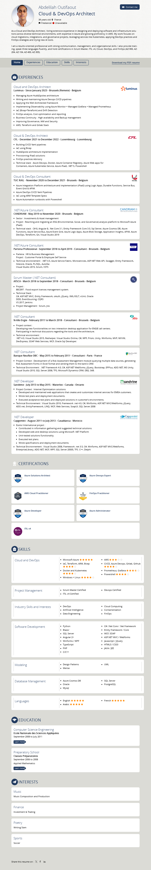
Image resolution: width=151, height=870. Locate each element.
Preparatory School (26, 752)
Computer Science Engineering (34, 729)
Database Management (30, 681)
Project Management (28, 590)
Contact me (131, 7)
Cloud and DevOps (27, 560)
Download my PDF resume (126, 62)
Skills (24, 549)
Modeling (21, 665)
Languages (22, 701)
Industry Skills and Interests (33, 607)
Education (29, 720)
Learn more (19, 742)
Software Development (30, 627)
